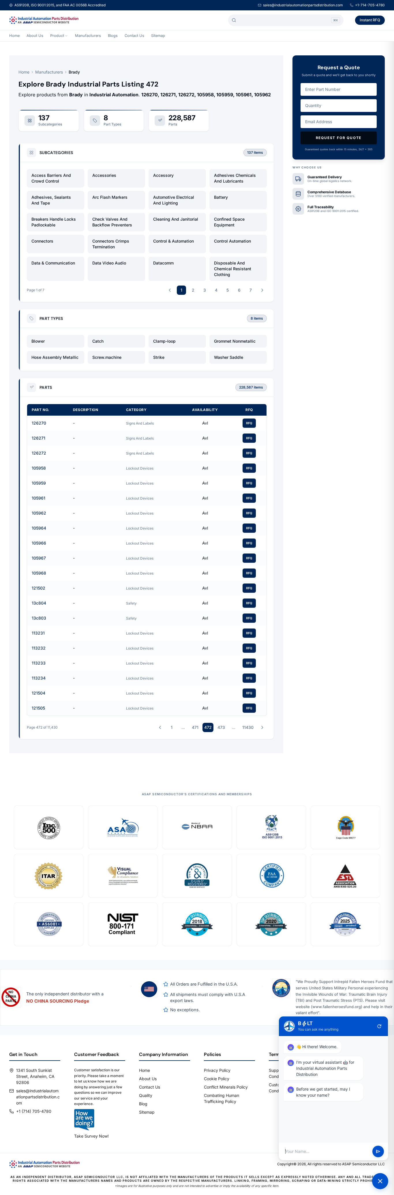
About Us (35, 35)
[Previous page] (170, 290)
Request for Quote (339, 138)
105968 (39, 573)
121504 (38, 693)
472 (208, 727)
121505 (38, 708)
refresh (379, 1026)
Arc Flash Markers (109, 197)
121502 (38, 588)
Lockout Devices (139, 468)
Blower (38, 341)
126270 (39, 423)
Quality (145, 1095)
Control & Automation (173, 241)
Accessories (104, 175)
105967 (39, 558)
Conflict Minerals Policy (226, 1087)
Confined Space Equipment (229, 222)
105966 (39, 543)
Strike (158, 357)
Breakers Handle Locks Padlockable (53, 222)
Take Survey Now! (91, 1136)
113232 (39, 648)
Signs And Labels (140, 423)
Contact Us (134, 35)
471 (195, 727)
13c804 (39, 603)
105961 (38, 498)
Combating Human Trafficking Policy (221, 1098)
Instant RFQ (370, 20)
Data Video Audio (109, 262)
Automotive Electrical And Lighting (173, 200)
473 (221, 727)
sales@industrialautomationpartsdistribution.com (303, 5)
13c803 (39, 618)
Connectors (42, 241)
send (378, 1151)
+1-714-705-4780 (370, 5)
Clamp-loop (164, 341)
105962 (39, 513)
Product (57, 35)
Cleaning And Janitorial (175, 219)
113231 (38, 633)
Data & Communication (53, 262)
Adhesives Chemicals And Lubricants (235, 178)
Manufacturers (88, 35)
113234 (39, 678)
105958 (39, 468)
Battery (221, 197)
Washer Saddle (228, 357)
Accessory (163, 175)
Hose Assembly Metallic (54, 357)
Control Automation (232, 241)
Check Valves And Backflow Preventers (112, 222)
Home (14, 35)
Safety (131, 603)
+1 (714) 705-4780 (33, 1111)
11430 (248, 727)
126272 (39, 453)
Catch (98, 341)
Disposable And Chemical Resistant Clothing (232, 268)
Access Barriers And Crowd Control (51, 178)
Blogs (113, 35)
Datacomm (163, 262)
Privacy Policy (217, 1070)
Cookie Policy (216, 1078)
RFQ (249, 423)
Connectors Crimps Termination (110, 244)
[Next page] (262, 290)
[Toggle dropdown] (66, 35)
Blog (143, 1103)
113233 (39, 663)
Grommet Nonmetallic (235, 341)
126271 (38, 438)
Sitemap (158, 35)
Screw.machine (106, 357)
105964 (39, 528)
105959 (39, 483)
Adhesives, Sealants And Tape (51, 200)
